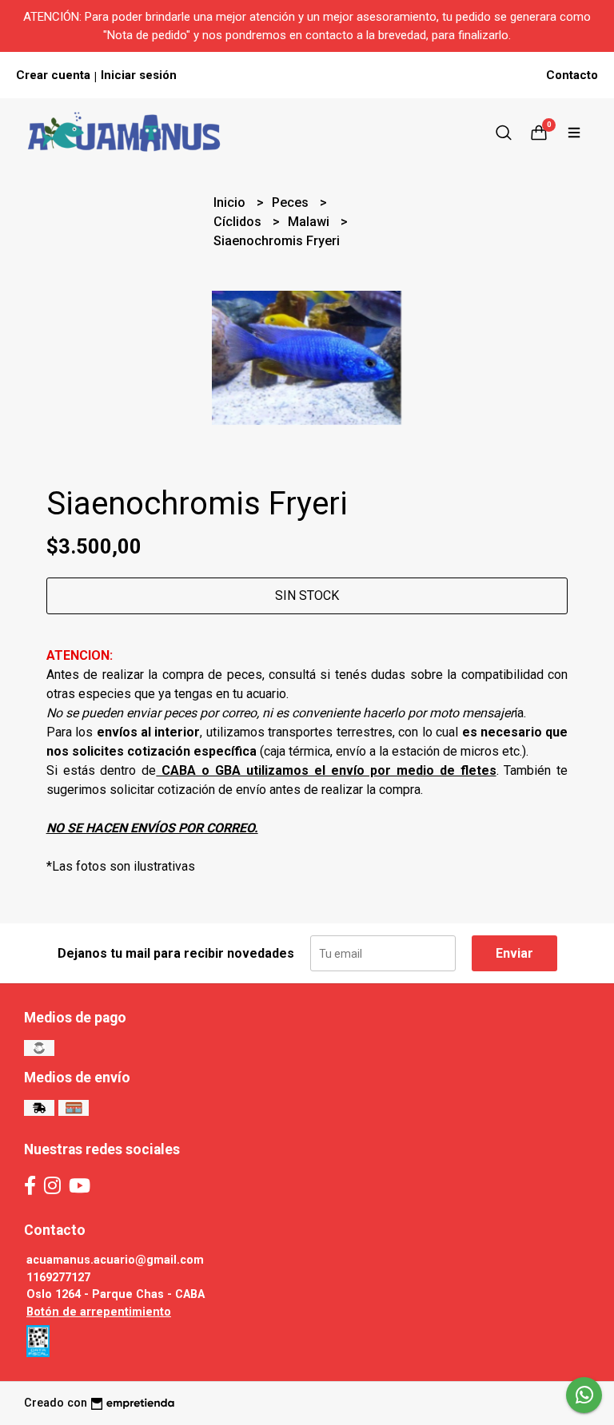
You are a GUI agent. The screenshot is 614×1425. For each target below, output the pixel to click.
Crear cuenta (53, 75)
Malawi (310, 221)
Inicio (231, 202)
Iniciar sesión (139, 75)
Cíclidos (239, 221)
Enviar (514, 953)
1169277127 (58, 1277)
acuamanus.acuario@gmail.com (115, 1260)
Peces (292, 202)
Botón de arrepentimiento (98, 1312)
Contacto (572, 75)
